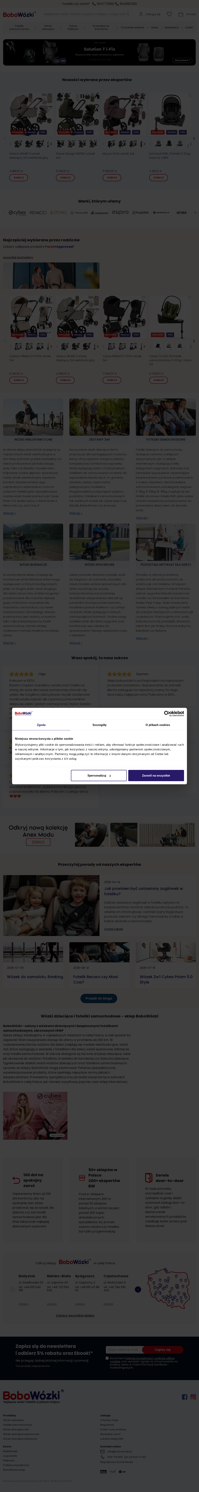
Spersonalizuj (96, 775)
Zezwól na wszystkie (156, 775)
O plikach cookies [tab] (158, 724)
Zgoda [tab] (41, 724)
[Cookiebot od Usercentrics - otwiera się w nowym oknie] (167, 713)
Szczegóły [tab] (100, 724)
